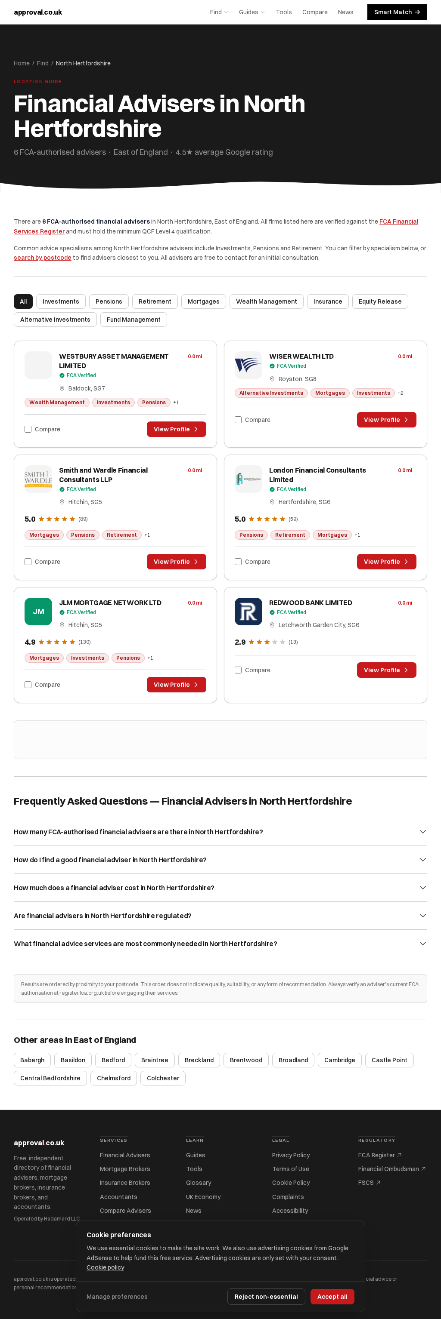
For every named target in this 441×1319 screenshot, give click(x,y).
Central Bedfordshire (50, 1078)
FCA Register (376, 1155)
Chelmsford (113, 1078)
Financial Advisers (125, 1155)
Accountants (118, 1197)
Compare (315, 12)
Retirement (155, 301)
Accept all (332, 1297)
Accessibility (290, 1210)
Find (216, 12)
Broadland (293, 1060)
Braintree (154, 1060)
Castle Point (389, 1060)
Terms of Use (290, 1169)
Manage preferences (117, 1297)
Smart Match (393, 12)
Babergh (32, 1060)
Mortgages (204, 301)
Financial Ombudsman (388, 1169)
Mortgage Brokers (125, 1169)
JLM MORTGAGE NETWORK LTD (110, 602)
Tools (284, 12)
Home (22, 63)
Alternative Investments (55, 319)
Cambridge (339, 1060)
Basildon (73, 1060)
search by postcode (42, 257)
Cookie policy (105, 1267)
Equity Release (380, 301)
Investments (61, 301)
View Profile (172, 429)
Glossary (198, 1183)
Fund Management (134, 319)
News (346, 12)
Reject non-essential (266, 1297)
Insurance (328, 301)
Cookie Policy (291, 1183)
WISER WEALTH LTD (301, 356)
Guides (248, 12)
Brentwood (246, 1060)
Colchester (163, 1078)
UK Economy (203, 1197)
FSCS (366, 1183)
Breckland (199, 1060)
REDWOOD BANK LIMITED (310, 602)
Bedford (113, 1060)
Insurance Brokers (125, 1183)
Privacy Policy (291, 1155)
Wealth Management (266, 301)
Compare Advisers (125, 1210)
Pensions (109, 301)
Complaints (288, 1197)
